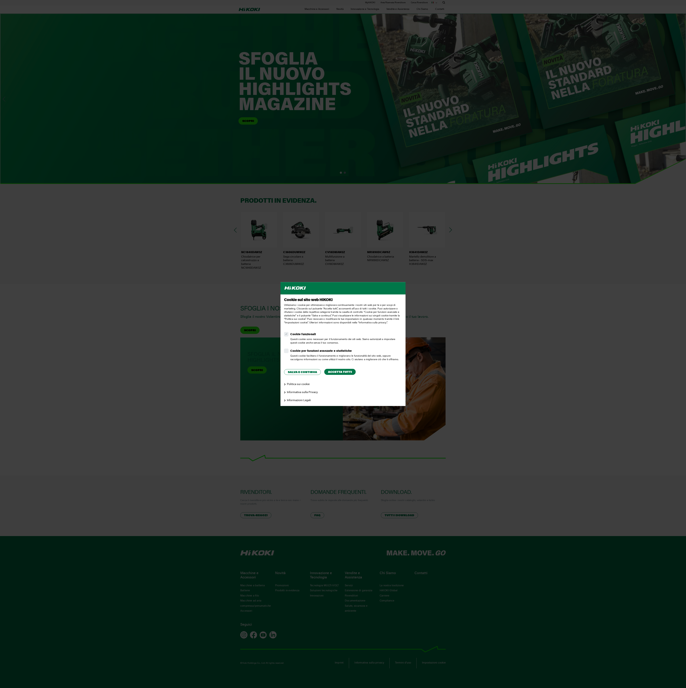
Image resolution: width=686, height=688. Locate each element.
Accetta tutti (340, 372)
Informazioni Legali (299, 400)
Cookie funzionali (303, 334)
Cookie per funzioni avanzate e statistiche (321, 351)
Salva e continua (302, 372)
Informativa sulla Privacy (302, 392)
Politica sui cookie (298, 384)
